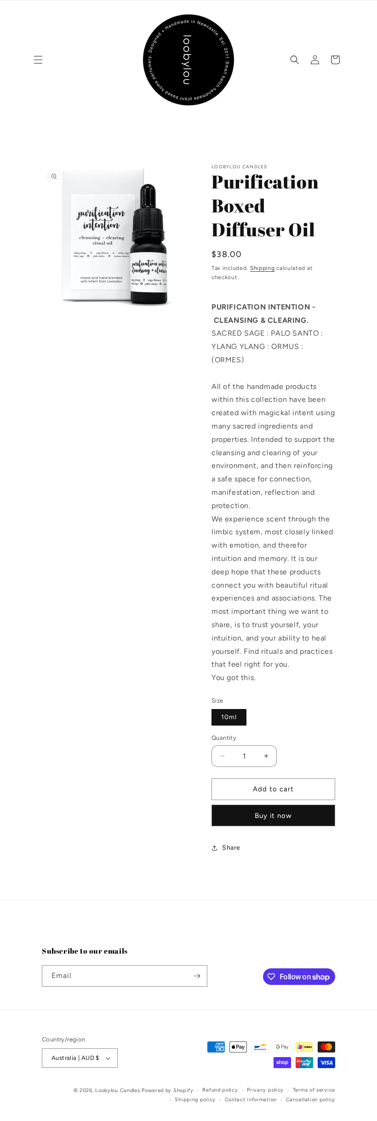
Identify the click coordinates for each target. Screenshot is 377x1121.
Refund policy (220, 1090)
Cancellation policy (310, 1100)
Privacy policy (265, 1090)
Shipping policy (195, 1100)
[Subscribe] (197, 976)
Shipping (262, 268)
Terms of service (314, 1090)
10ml (229, 717)
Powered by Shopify (168, 1090)
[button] (38, 60)
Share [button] (231, 848)
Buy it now (273, 816)
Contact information (251, 1100)
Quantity (223, 737)
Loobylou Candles (117, 1090)
